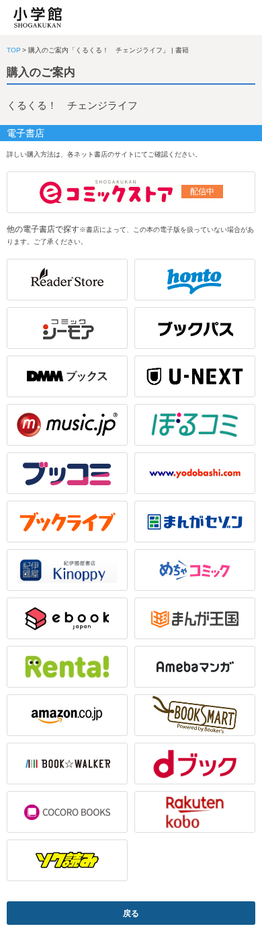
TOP (14, 50)
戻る (131, 913)
